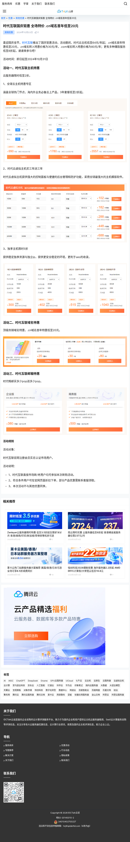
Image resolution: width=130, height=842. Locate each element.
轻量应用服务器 (82, 694)
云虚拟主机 (119, 680)
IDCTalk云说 (74, 812)
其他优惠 (20, 18)
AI (5, 680)
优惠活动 (65, 745)
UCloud (69, 680)
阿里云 (106, 694)
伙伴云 (60, 685)
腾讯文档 (41, 694)
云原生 (97, 680)
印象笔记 (79, 685)
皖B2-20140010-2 (65, 817)
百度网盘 (96, 690)
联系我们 (65, 760)
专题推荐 (9, 750)
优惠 (10, 18)
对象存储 (28, 690)
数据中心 (63, 690)
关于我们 (9, 760)
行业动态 (65, 750)
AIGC (10, 680)
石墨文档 (107, 690)
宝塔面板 (17, 690)
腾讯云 (16, 694)
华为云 (69, 685)
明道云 (73, 690)
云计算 (7, 685)
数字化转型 (51, 690)
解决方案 (9, 755)
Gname (44, 680)
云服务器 (107, 680)
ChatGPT (20, 680)
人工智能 (41, 685)
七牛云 (79, 680)
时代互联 (27, 42)
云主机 (88, 680)
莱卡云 (51, 694)
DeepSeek (33, 680)
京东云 (31, 685)
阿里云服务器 (118, 694)
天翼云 (7, 690)
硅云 (116, 690)
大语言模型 (115, 685)
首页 (3, 18)
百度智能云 (84, 690)
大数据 (104, 685)
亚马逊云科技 (19, 685)
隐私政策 (65, 755)
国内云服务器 (92, 685)
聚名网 (7, 694)
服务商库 (9, 745)
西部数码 (61, 694)
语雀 (70, 694)
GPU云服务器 (56, 680)
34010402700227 (67, 821)
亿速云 (51, 685)
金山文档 (96, 694)
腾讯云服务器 (28, 694)
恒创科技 (39, 690)
